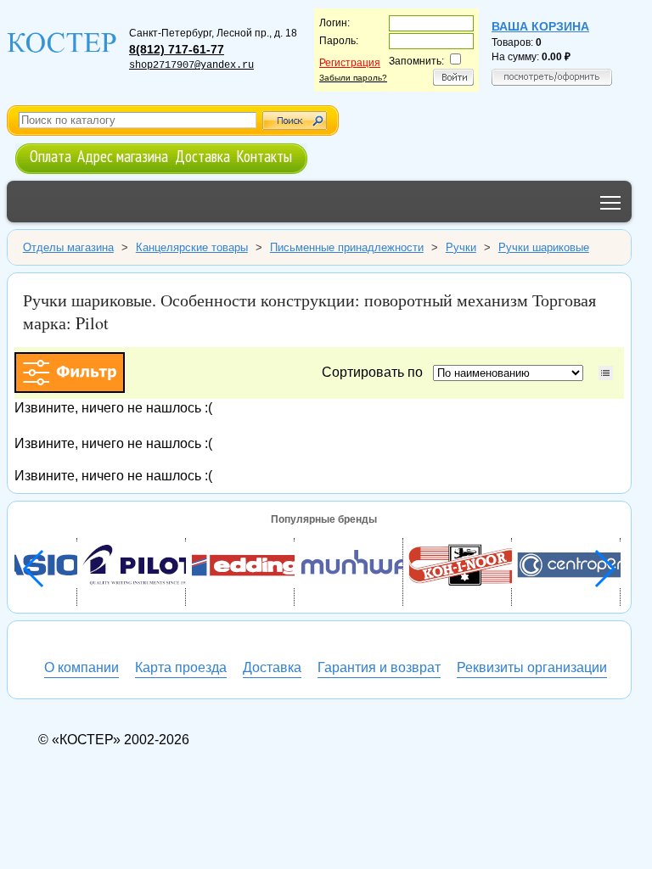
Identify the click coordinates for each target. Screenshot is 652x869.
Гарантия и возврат (379, 667)
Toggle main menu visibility (611, 201)
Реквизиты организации (532, 667)
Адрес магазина (122, 155)
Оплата (50, 155)
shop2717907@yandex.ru (191, 65)
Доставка (202, 155)
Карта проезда (181, 667)
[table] (606, 373)
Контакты (264, 155)
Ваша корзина (540, 26)
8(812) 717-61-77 (176, 49)
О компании (81, 667)
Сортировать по (376, 372)
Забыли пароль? (353, 77)
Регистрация (349, 63)
